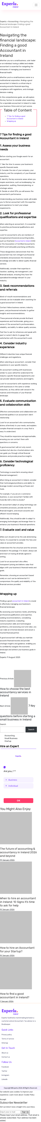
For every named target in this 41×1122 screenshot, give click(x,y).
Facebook (5, 1067)
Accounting (5, 31)
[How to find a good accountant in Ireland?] (16, 973)
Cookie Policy (29, 1095)
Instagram (5, 1075)
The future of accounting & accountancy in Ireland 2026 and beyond (18, 852)
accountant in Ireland (20, 601)
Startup (8, 741)
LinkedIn (5, 1079)
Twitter (4, 1071)
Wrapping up (11, 121)
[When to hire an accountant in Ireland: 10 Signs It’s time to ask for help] (16, 877)
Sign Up (25, 1112)
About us (5, 1053)
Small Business (11, 738)
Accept (3, 1099)
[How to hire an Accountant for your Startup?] (16, 927)
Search (3, 724)
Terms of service (8, 1039)
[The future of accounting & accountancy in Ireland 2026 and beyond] (16, 828)
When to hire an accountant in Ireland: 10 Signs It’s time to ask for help (18, 902)
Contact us (6, 1057)
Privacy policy (7, 1035)
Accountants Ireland (23, 241)
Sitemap (5, 1043)
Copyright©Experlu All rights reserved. (20, 1088)
